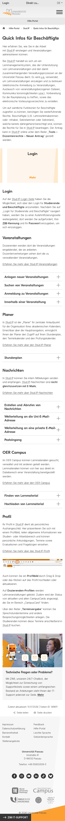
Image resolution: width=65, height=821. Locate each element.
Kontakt (6, 736)
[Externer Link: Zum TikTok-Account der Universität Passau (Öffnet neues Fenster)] (43, 776)
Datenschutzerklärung (13, 728)
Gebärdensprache (43, 736)
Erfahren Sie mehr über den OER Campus (26, 482)
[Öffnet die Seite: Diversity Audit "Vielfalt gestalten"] (50, 800)
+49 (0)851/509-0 (37, 764)
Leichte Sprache (42, 732)
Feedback (39, 724)
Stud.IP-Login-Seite (23, 199)
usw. (41, 93)
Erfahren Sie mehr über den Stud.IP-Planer (27, 345)
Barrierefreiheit (10, 732)
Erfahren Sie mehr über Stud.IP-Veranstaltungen (30, 264)
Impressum (7, 724)
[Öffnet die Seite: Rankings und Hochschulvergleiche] (20, 791)
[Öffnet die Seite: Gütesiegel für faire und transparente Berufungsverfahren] (38, 800)
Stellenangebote (11, 741)
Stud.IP (11, 50)
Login (5, 3)
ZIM (5, 223)
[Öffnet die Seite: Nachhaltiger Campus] (43, 791)
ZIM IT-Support (18, 817)
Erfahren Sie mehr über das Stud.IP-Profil (26, 551)
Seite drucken (44, 712)
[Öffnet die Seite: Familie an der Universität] (20, 800)
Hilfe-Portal (32, 21)
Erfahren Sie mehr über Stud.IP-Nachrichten (28, 392)
